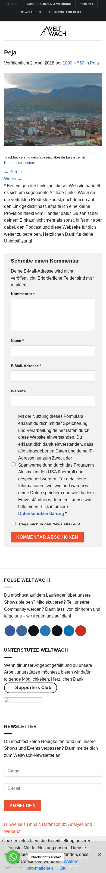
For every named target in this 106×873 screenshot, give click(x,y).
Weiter (13, 178)
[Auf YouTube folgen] (66, 19)
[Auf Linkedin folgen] (61, 19)
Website (18, 391)
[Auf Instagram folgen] (45, 19)
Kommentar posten (19, 163)
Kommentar (23, 294)
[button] (7, 31)
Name (17, 340)
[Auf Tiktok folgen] (50, 19)
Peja (94, 63)
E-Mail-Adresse (26, 366)
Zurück (13, 171)
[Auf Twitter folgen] (55, 19)
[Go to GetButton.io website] (13, 867)
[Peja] (53, 109)
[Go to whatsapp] (13, 857)
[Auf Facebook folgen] (40, 19)
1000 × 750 (73, 63)
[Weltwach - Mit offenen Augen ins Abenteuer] (53, 30)
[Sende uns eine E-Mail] (57, 630)
